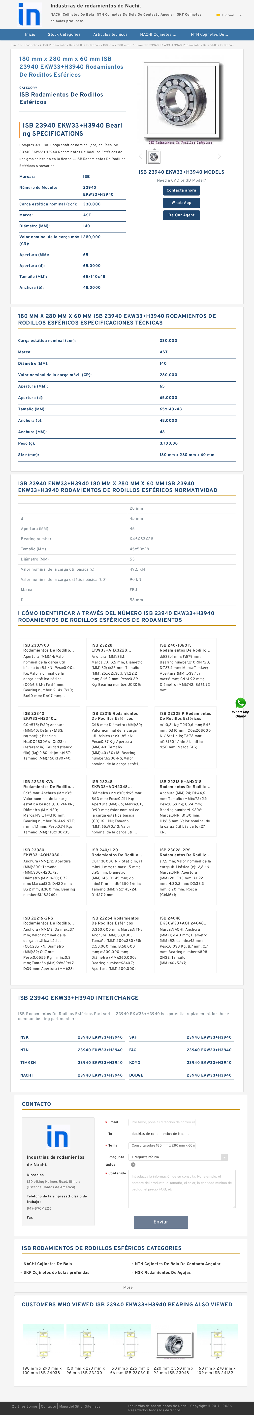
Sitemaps (92, 1407)
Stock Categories (64, 34)
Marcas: (27, 176)
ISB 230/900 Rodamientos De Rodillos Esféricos (47, 650)
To (110, 1134)
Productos (31, 45)
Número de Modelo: (38, 187)
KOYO (135, 1062)
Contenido (115, 1173)
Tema (111, 1146)
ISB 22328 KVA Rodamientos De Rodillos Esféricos (47, 787)
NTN (24, 1050)
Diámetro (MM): (34, 226)
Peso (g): (26, 443)
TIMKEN (28, 1062)
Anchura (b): (31, 287)
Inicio (30, 34)
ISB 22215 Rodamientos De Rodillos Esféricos (115, 716)
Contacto (48, 1407)
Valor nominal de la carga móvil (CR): (50, 241)
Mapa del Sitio (71, 1407)
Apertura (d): (32, 265)
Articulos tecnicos (110, 34)
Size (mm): (28, 455)
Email (111, 1122)
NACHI (26, 1075)
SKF (133, 1037)
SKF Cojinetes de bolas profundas (130, 50)
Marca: (26, 215)
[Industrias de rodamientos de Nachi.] (30, 13)
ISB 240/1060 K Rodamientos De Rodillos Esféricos (184, 650)
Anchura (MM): (32, 432)
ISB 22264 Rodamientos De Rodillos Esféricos (115, 921)
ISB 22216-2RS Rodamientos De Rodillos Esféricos (47, 923)
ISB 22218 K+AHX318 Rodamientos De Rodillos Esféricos (184, 787)
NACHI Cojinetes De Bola (162, 34)
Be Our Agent (181, 215)
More (128, 1287)
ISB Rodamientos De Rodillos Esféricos (71, 45)
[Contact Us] (241, 707)
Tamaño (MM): (33, 276)
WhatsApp (181, 202)
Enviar (161, 1222)
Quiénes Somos (25, 1407)
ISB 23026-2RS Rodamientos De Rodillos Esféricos (184, 855)
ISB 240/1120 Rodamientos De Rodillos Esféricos (116, 855)
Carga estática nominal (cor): (48, 204)
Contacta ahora (181, 190)
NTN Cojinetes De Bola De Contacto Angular (213, 34)
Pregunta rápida (114, 1161)
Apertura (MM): (34, 255)
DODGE (136, 1075)
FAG (133, 1050)
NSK (24, 1037)
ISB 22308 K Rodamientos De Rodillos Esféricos (185, 716)
